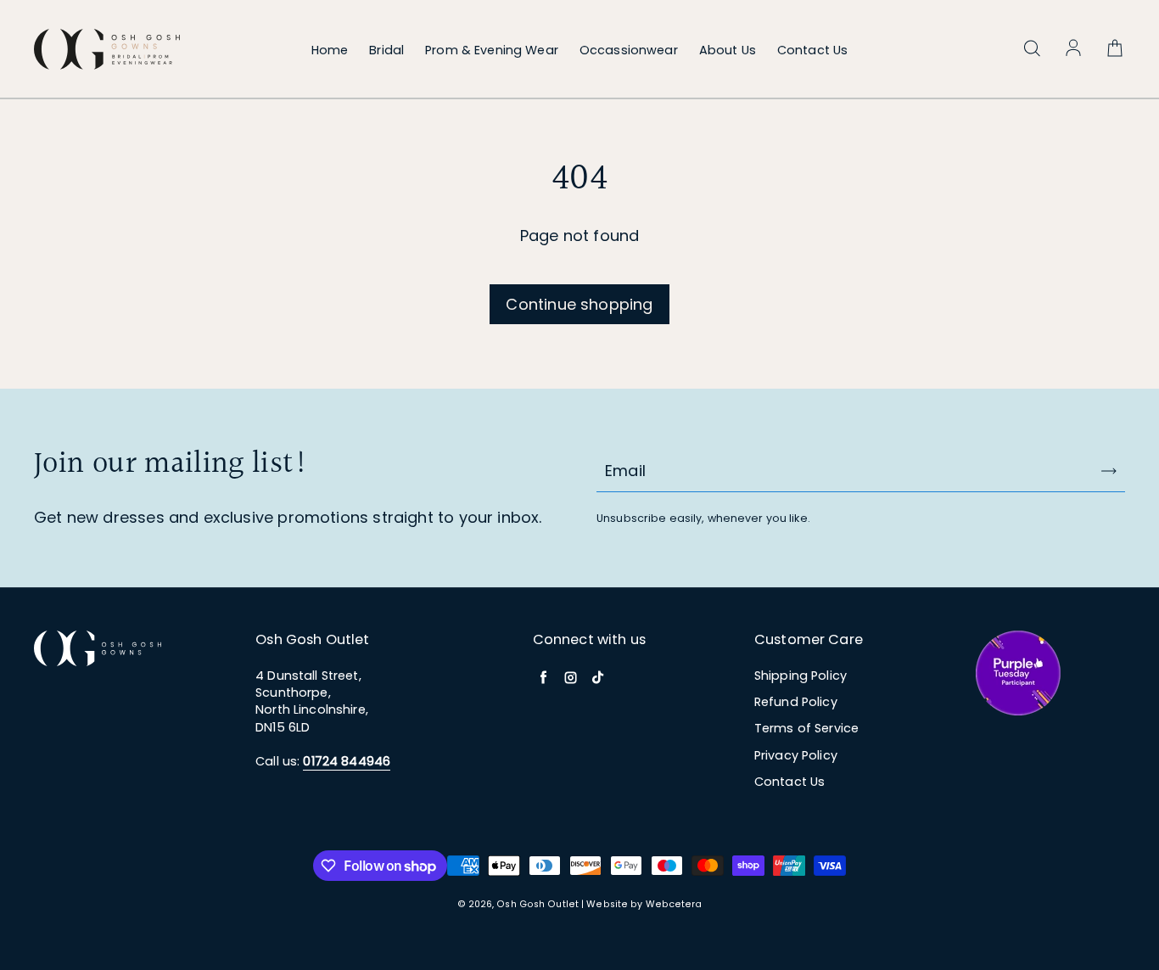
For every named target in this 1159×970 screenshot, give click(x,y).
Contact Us (812, 50)
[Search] (1032, 49)
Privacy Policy (795, 755)
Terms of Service (806, 728)
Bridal (386, 50)
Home (330, 50)
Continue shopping (579, 304)
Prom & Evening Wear (491, 50)
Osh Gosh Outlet (537, 904)
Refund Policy (795, 701)
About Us (727, 50)
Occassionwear (629, 50)
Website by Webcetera (644, 904)
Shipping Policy (800, 675)
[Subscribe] (1109, 471)
